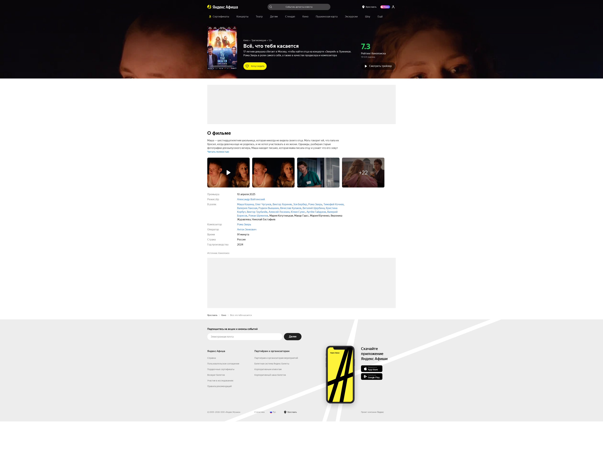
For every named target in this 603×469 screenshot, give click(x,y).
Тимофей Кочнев (333, 204)
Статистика (259, 460)
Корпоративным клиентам (268, 417)
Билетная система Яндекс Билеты (271, 411)
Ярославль (212, 363)
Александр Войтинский (251, 199)
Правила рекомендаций (219, 434)
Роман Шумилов (258, 215)
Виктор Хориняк (282, 204)
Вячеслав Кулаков (290, 208)
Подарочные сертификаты (220, 417)
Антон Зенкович (246, 229)
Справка (211, 405)
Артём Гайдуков (316, 211)
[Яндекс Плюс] (385, 6)
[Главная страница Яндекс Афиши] (209, 7)
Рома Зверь (315, 204)
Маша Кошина (245, 204)
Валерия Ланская (247, 208)
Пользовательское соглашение (223, 411)
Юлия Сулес (298, 211)
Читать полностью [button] (218, 151)
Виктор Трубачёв (257, 211)
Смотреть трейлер (380, 66)
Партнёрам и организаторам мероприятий (276, 405)
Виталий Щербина (314, 208)
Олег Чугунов (263, 204)
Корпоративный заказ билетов (270, 422)
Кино (223, 363)
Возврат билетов (216, 422)
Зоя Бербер (300, 204)
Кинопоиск (223, 253)
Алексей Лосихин (279, 211)
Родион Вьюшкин (268, 208)
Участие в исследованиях (220, 428)
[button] (380, 16)
